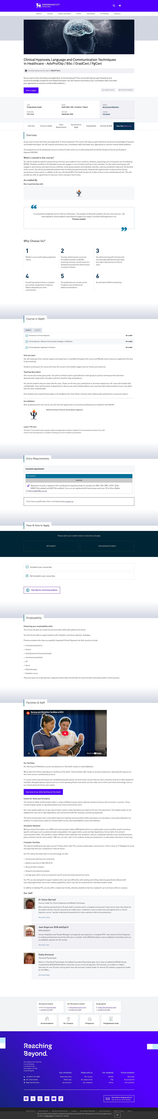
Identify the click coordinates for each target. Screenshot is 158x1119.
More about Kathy (44, 975)
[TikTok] (60, 1098)
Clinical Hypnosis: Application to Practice (80, 347)
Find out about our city (111, 1021)
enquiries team (51, 1007)
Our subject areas (86, 1079)
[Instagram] (40, 1098)
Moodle (110, 1077)
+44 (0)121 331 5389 (75, 1010)
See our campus (68, 1021)
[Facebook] (26, 1098)
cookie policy (49, 1116)
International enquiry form (77, 1007)
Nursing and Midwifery (111, 107)
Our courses (88, 1077)
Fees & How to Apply (76, 126)
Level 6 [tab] (28, 330)
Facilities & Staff (106, 126)
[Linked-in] (47, 1098)
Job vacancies (67, 1082)
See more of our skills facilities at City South (43, 792)
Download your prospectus (89, 1021)
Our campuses (87, 1082)
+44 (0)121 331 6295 (46, 1010)
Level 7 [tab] (37, 330)
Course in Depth (46, 126)
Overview (31, 126)
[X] (33, 1098)
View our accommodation (47, 1021)
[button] (39, 14)
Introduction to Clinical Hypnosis (80, 335)
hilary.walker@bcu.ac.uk (37, 491)
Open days (131, 1077)
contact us (69, 501)
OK (117, 1115)
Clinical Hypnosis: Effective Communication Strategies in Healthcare (80, 341)
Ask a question (129, 1082)
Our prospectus (129, 1079)
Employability (91, 126)
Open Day (123, 126)
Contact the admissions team (107, 1007)
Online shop (68, 1079)
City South (106, 114)
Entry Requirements (61, 126)
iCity (112, 1079)
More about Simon (44, 917)
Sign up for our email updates (122, 1098)
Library (111, 1082)
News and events (66, 1077)
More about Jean (43, 945)
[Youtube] (53, 1098)
